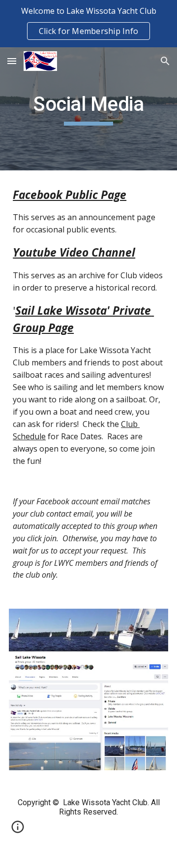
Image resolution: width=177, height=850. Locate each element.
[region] (88, 23)
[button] (12, 60)
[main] (88, 109)
